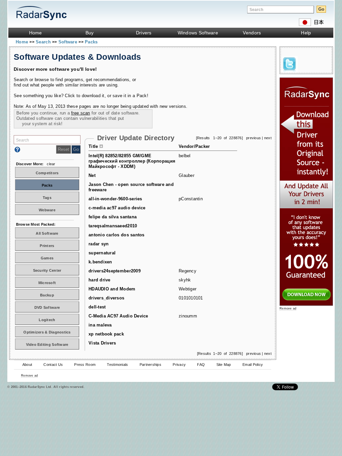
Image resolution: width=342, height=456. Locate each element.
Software (68, 41)
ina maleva (100, 324)
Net (92, 175)
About (27, 365)
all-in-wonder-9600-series (115, 198)
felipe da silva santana (113, 216)
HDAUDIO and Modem (112, 288)
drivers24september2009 (115, 270)
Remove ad (29, 375)
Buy (90, 32)
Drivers (144, 32)
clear (51, 164)
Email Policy (252, 365)
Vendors (252, 32)
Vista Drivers (102, 343)
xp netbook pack (106, 333)
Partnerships (150, 365)
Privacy (179, 365)
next (268, 138)
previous (253, 138)
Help (306, 32)
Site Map (223, 365)
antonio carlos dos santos (117, 234)
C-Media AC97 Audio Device (118, 315)
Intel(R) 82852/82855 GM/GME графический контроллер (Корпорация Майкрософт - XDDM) (132, 161)
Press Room (85, 365)
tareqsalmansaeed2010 (113, 225)
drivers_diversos (106, 297)
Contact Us (53, 365)
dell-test (97, 306)
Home (35, 32)
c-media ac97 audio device (117, 207)
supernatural (102, 252)
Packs (91, 41)
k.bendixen (100, 261)
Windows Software (198, 32)
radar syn (99, 243)
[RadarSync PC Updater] (306, 304)
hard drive (100, 279)
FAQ (201, 365)
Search (44, 41)
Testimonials (117, 365)
